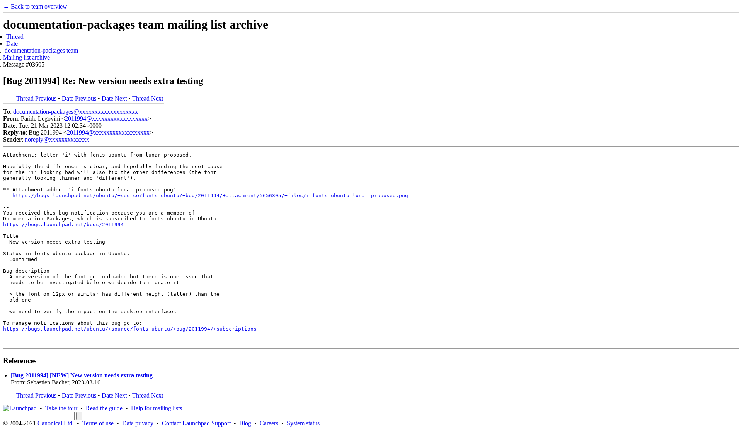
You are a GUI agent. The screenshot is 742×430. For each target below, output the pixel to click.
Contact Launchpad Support (196, 423)
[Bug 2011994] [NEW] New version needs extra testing (82, 375)
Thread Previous (36, 98)
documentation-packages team (41, 50)
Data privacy (137, 423)
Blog (245, 423)
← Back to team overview (35, 6)
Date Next (114, 98)
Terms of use (98, 423)
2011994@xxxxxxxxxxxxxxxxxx (106, 118)
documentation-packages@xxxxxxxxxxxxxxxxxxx (75, 111)
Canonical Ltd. (55, 423)
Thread (15, 36)
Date (12, 43)
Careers (269, 423)
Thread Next (147, 98)
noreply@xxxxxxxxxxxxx (57, 139)
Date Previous (79, 98)
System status (303, 423)
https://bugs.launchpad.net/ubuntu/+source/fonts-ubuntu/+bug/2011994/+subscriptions (130, 329)
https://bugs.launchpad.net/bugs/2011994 (63, 224)
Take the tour (61, 408)
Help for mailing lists (156, 408)
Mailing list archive (26, 57)
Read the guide (104, 408)
